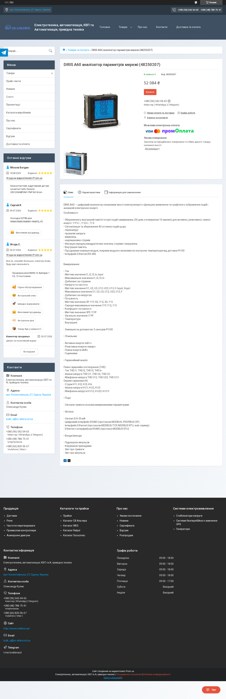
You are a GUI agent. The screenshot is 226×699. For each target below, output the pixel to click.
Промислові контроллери (21, 530)
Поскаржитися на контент (129, 674)
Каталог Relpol (71, 530)
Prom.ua (130, 671)
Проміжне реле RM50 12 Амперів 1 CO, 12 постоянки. (30, 274)
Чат (214, 689)
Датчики (12, 515)
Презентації (13, 104)
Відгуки (10, 136)
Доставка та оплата (188, 27)
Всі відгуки (29, 351)
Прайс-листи (13, 81)
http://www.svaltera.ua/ (17, 628)
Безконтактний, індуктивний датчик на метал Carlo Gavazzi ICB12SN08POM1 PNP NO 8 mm (29, 189)
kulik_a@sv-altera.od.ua (19, 419)
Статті (9, 96)
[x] (69, 461)
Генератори (183, 529)
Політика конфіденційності (157, 674)
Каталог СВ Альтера (75, 520)
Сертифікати (13, 128)
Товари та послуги (78, 50)
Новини (10, 88)
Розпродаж (126, 535)
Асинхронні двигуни (18, 535)
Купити (150, 92)
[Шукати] (50, 51)
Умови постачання (130, 515)
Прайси (67, 515)
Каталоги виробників (18, 112)
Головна (105, 27)
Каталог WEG (70, 525)
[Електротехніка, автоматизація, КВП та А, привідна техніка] (18, 27)
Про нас (142, 27)
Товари (123, 27)
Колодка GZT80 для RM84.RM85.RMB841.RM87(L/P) (26, 220)
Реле (10, 520)
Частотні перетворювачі (21, 525)
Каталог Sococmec (74, 535)
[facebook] (65, 461)
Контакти (161, 27)
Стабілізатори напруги (189, 515)
